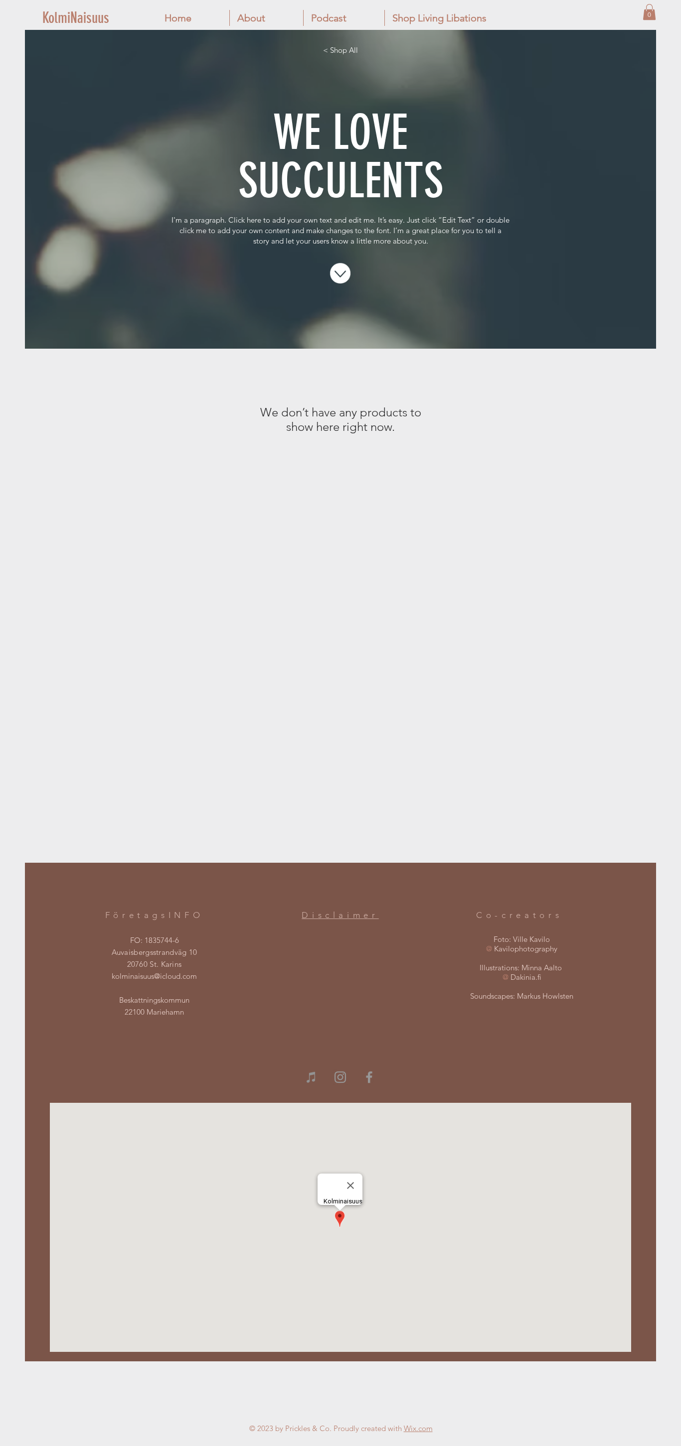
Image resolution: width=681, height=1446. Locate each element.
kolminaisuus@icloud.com (154, 976)
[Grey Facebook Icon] (369, 1077)
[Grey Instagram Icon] (340, 1077)
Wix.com (418, 1428)
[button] (649, 12)
